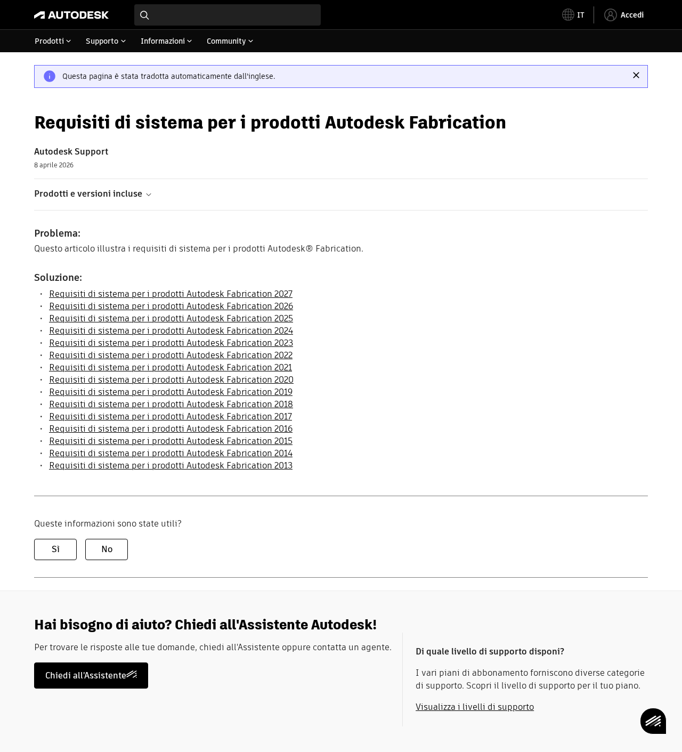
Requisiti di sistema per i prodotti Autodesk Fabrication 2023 (171, 343)
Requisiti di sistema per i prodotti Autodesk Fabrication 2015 (171, 441)
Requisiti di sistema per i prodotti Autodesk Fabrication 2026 (171, 306)
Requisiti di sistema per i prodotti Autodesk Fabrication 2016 (171, 429)
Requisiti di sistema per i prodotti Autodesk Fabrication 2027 (171, 294)
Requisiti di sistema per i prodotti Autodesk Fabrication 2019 (171, 392)
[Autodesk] (71, 15)
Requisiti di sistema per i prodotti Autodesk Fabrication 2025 (171, 318)
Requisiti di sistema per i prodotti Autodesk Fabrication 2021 (170, 367)
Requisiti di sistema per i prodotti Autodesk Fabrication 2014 (171, 453)
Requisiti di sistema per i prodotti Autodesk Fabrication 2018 (171, 404)
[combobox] (227, 15)
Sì (56, 549)
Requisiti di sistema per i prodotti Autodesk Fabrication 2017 (170, 416)
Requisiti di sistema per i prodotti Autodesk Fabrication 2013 (171, 465)
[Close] (636, 75)
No (106, 549)
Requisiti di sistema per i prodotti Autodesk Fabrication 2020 (171, 380)
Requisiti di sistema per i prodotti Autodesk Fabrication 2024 (171, 331)
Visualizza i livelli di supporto (475, 707)
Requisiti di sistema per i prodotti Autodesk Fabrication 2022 (171, 355)
